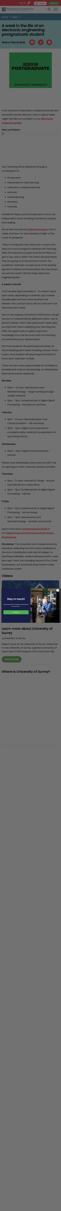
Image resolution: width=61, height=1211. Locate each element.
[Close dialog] (57, 590)
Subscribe (16, 612)
